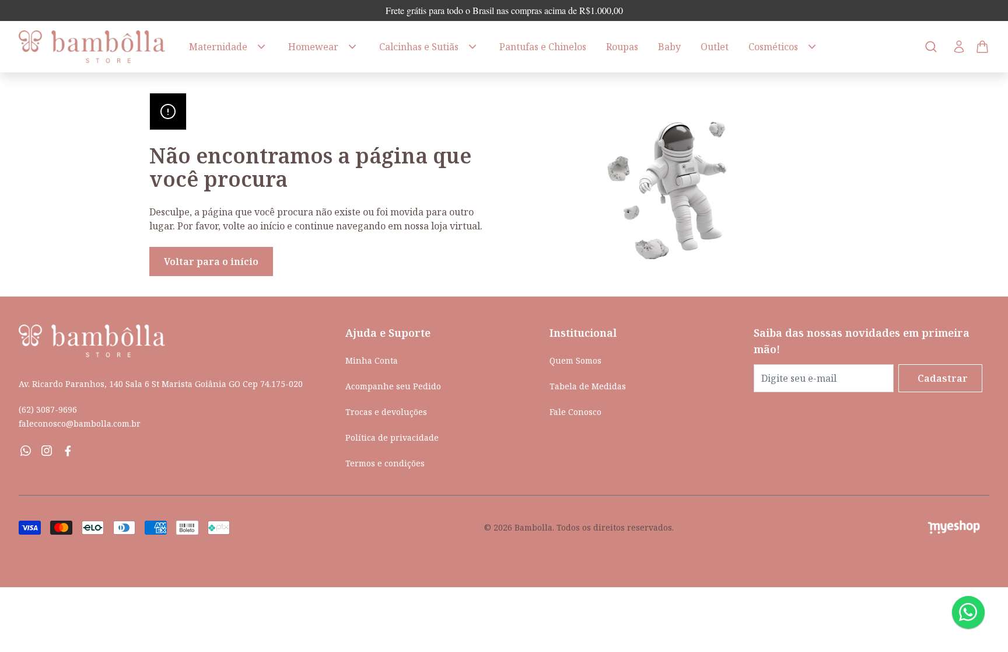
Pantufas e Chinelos (542, 46)
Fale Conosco (575, 411)
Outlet (715, 46)
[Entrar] (959, 47)
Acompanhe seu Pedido (393, 386)
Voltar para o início (211, 261)
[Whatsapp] (26, 451)
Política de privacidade (392, 437)
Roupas (622, 46)
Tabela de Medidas (588, 386)
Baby (669, 46)
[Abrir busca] (931, 47)
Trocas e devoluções (386, 411)
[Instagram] (47, 451)
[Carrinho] (94, 46)
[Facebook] (68, 451)
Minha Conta (371, 360)
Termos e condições (385, 463)
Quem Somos (575, 360)
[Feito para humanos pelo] (958, 527)
